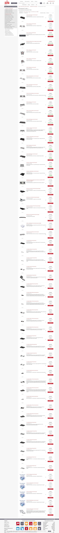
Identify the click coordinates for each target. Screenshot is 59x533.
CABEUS (37, 11)
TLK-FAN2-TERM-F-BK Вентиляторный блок (32, 292)
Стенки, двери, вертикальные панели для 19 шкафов (10, 23)
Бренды (29, 4)
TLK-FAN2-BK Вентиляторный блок (31, 240)
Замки (35, 530)
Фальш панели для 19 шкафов (8, 24)
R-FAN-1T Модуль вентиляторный (31, 58)
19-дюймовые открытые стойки (8, 9)
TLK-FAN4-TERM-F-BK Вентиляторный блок (32, 387)
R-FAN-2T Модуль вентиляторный (31, 23)
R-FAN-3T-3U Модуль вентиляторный (31, 491)
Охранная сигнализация (39, 525)
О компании (6, 529)
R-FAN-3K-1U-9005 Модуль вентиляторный (32, 136)
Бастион (25, 11)
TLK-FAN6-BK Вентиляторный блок (31, 422)
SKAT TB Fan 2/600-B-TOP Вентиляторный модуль (33, 188)
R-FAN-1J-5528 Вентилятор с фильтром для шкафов (33, 223)
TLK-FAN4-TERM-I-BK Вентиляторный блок (32, 413)
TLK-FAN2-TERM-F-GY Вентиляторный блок (32, 301)
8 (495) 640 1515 (52, 1)
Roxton (29, 11)
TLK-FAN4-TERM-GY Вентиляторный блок (32, 396)
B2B (36, 4)
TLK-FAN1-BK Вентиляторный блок (31, 275)
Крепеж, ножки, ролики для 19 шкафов (9, 17)
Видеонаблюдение (18, 525)
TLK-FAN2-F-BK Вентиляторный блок (31, 249)
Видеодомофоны (22, 530)
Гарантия (32, 1)
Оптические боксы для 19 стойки (8, 19)
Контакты (36, 1)
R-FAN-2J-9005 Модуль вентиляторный (31, 84)
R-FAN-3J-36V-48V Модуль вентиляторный (32, 110)
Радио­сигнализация (26, 525)
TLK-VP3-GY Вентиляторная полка (31, 465)
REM (33, 11)
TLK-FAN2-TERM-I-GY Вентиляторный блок (32, 318)
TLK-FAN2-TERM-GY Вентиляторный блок (32, 309)
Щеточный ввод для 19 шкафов (8, 27)
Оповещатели (39, 530)
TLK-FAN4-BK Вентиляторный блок (31, 335)
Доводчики (35, 525)
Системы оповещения (31, 530)
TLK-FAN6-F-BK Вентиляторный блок (31, 439)
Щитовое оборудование (8, 32)
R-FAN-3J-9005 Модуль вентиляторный (31, 119)
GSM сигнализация (31, 525)
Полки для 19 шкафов (7, 21)
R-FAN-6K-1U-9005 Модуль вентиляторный (32, 171)
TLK (31, 11)
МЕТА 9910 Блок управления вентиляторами (32, 214)
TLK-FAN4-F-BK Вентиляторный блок (31, 344)
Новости (5, 530)
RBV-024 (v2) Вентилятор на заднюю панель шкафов (33, 41)
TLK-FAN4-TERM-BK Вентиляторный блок (32, 370)
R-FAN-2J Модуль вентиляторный (31, 67)
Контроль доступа (26, 530)
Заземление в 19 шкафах (8, 25)
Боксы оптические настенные (9, 28)
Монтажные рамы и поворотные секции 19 (10, 26)
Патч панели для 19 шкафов (8, 20)
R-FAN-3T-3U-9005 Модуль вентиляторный (32, 500)
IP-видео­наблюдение (22, 525)
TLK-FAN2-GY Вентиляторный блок (31, 266)
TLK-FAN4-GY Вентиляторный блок (31, 361)
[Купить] (50, 21)
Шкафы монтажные (7, 31)
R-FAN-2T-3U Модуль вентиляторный (31, 474)
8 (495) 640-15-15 (6, 523)
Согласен (49, 531)
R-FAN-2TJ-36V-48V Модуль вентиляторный (32, 93)
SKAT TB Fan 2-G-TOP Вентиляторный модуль (32, 197)
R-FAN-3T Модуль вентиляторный (31, 145)
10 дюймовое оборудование (9, 33)
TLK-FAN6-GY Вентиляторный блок (31, 448)
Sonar (35, 11)
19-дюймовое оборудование (9, 8)
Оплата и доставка (27, 1)
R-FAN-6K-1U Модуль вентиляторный (31, 162)
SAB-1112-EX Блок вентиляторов (31, 32)
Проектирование (24, 4)
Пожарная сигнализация (17, 530)
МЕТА (27, 11)
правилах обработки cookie (22, 531)
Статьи (5, 531)
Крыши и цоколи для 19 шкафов (8, 18)
